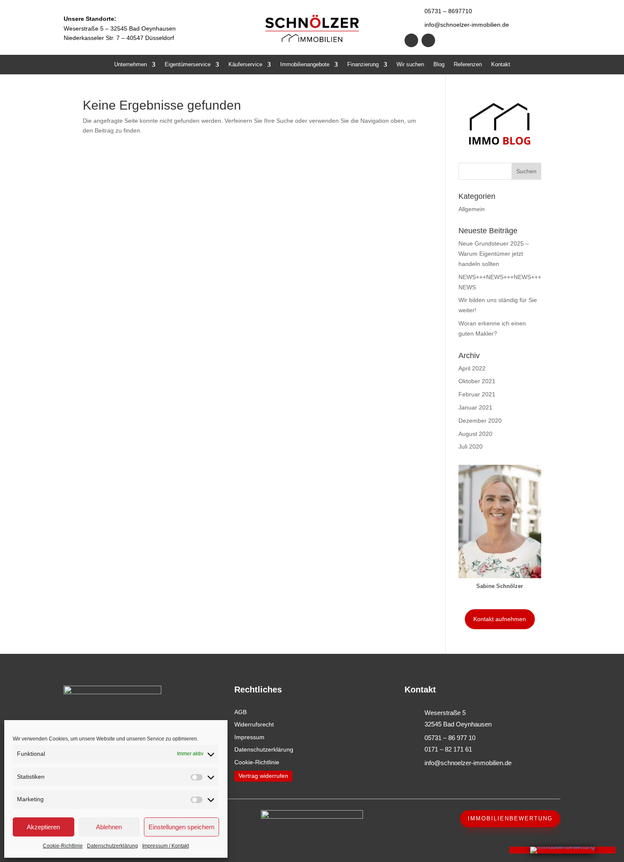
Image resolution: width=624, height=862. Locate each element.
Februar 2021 (476, 394)
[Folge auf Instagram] (428, 40)
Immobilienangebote (304, 65)
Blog (438, 65)
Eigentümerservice (188, 65)
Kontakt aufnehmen (499, 619)
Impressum (249, 737)
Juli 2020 (470, 446)
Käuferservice (245, 65)
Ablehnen (109, 827)
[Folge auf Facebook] (411, 40)
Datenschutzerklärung (112, 846)
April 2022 (472, 368)
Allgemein (471, 209)
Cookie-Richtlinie (63, 846)
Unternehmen (130, 65)
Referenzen (468, 65)
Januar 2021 (475, 407)
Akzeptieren (43, 827)
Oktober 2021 (476, 381)
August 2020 (475, 433)
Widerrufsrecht (254, 724)
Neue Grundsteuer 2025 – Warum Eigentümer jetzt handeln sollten (493, 253)
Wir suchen (410, 65)
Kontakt (500, 65)
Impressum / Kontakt (165, 846)
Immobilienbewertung (510, 818)
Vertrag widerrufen (263, 775)
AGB (240, 712)
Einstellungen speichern (181, 827)
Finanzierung (363, 65)
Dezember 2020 (480, 420)
